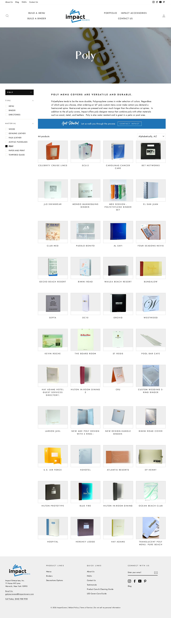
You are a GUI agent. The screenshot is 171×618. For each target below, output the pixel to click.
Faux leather (15, 137)
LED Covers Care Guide (96, 593)
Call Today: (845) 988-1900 (16, 599)
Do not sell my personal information (107, 607)
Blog (17, 2)
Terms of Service (86, 607)
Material (10, 123)
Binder (12, 110)
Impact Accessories (134, 13)
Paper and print (17, 150)
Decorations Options (54, 580)
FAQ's (24, 2)
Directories (14, 114)
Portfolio (110, 13)
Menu (11, 106)
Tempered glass (17, 154)
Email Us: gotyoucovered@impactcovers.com (19, 592)
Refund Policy (74, 607)
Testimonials (92, 584)
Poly (10, 92)
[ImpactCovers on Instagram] (129, 581)
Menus (48, 571)
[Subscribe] (156, 572)
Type (8, 100)
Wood (12, 129)
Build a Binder (37, 18)
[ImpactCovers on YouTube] (139, 581)
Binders (49, 576)
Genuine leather (17, 133)
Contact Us (33, 2)
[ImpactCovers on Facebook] (134, 581)
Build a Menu (36, 13)
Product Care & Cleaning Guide (100, 589)
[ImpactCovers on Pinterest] (145, 581)
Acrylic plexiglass (18, 142)
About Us (9, 2)
